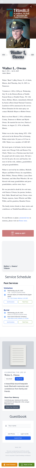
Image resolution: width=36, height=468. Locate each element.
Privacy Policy (12, 452)
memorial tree (24, 218)
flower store (23, 220)
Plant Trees (25, 302)
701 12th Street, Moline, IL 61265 (17, 298)
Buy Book (19, 379)
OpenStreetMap (20, 455)
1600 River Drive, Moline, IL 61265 (17, 318)
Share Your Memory (12, 407)
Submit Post (18, 438)
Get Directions (10, 302)
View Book (9, 379)
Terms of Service (23, 452)
